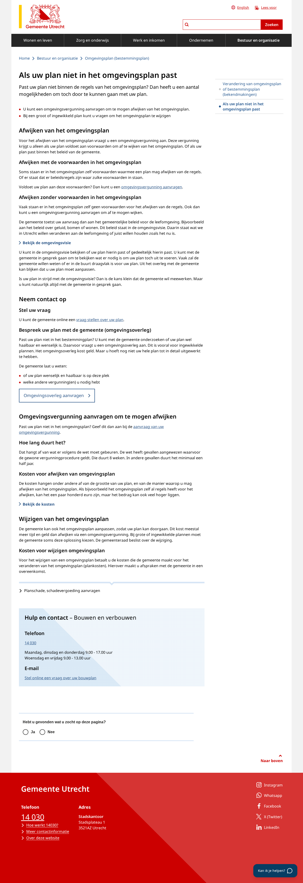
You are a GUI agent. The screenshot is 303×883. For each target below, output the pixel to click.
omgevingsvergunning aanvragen (151, 187)
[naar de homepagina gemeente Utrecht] (41, 17)
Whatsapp (273, 795)
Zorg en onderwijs (92, 40)
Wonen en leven (37, 40)
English (243, 7)
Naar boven (272, 760)
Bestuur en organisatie (258, 40)
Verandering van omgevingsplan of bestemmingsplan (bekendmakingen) (252, 89)
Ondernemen (201, 40)
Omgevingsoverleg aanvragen (54, 395)
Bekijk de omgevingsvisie (47, 242)
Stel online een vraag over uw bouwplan (60, 677)
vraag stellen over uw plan (99, 319)
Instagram (273, 785)
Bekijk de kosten (38, 504)
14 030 (30, 642)
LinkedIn (271, 827)
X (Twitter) (273, 816)
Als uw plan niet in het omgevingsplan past (243, 106)
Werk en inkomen (149, 40)
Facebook (272, 806)
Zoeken (271, 24)
